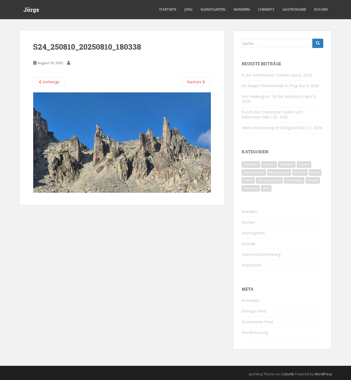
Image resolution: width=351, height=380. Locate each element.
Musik (315, 172)
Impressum (252, 265)
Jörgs (31, 9)
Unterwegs (294, 180)
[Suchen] (317, 43)
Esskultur (287, 164)
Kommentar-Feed (257, 321)
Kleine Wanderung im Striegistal (270, 127)
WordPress (323, 374)
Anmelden (250, 300)
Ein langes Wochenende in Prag (269, 85)
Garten (304, 164)
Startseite (167, 9)
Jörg (189, 9)
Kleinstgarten (213, 9)
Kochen (321, 9)
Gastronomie (294, 9)
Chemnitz (266, 9)
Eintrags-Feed (254, 311)
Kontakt (249, 243)
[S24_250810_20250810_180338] (122, 142)
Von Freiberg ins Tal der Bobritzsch (273, 96)
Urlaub (312, 180)
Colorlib (288, 374)
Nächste (195, 81)
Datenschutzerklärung (261, 254)
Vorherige (50, 81)
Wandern (242, 9)
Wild (266, 188)
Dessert (269, 164)
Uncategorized (269, 180)
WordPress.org (255, 332)
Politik (248, 180)
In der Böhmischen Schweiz (266, 75)
